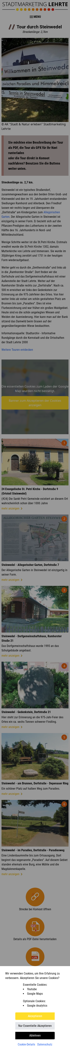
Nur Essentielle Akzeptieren (35, 1026)
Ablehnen (35, 1035)
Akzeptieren (35, 1016)
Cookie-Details (26, 1044)
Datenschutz (44, 1044)
